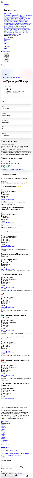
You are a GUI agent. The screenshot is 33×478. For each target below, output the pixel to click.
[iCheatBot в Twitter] (1, 447)
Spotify (3, 434)
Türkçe (6, 61)
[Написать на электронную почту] (7, 447)
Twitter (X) (4, 442)
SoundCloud (4, 440)
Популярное (26, 453)
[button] (6, 51)
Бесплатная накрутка (7, 455)
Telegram (10, 77)
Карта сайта (17, 455)
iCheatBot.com (13, 450)
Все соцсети (8, 13)
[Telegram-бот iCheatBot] (5, 447)
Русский (7, 55)
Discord (3, 438)
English (7, 57)
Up (3, 457)
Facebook (3, 437)
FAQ (2, 453)
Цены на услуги (5, 423)
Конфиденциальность (15, 453)
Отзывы (6, 42)
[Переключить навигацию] (2, 2)
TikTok (3, 426)
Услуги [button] (6, 6)
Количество (4, 162)
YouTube (3, 427)
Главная (6, 4)
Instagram (3, 429)
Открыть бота (18, 473)
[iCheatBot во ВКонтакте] (3, 447)
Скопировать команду (7, 473)
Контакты (7, 39)
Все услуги (4, 181)
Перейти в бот (5, 421)
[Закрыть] (1, 464)
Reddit (2, 435)
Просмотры (16, 77)
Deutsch (7, 59)
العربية (6, 53)
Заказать (5, 169)
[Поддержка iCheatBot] (8, 447)
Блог (5, 40)
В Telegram (10, 199)
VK (2, 431)
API (5, 43)
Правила (6, 453)
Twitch (3, 432)
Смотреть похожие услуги (16, 169)
